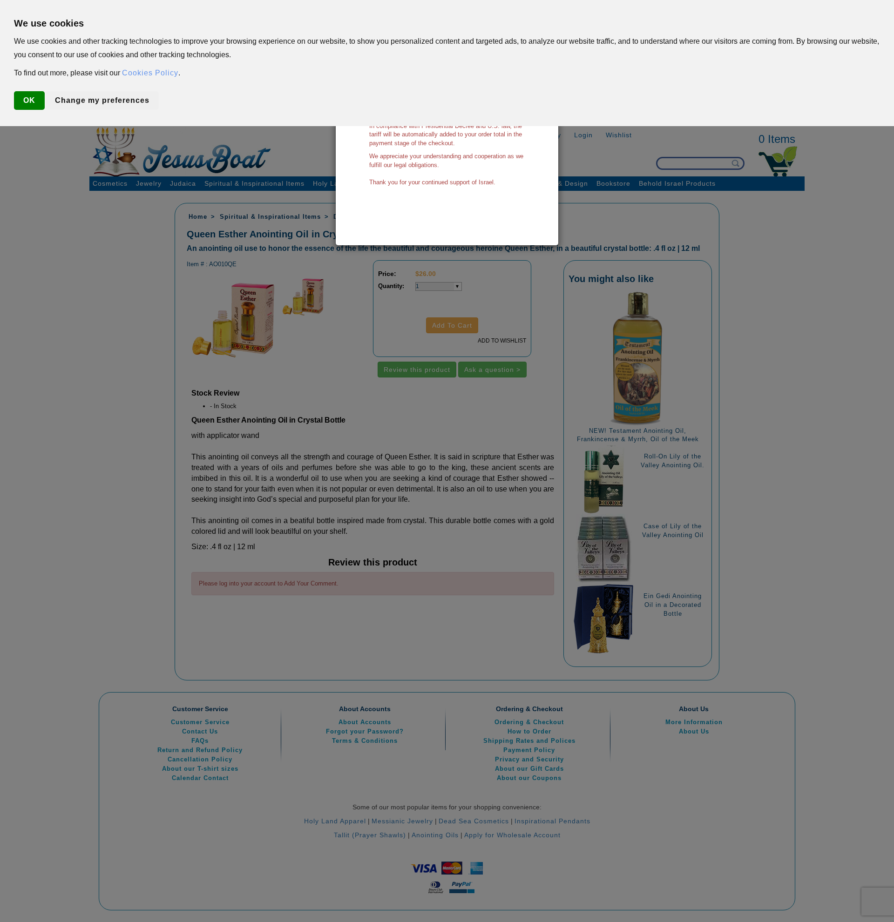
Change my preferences (102, 100)
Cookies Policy (150, 73)
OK (29, 100)
